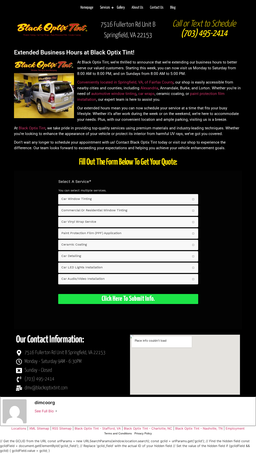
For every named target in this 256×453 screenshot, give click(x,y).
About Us (137, 7)
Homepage (86, 7)
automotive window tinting (113, 93)
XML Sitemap (39, 428)
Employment (235, 428)
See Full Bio (44, 411)
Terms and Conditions (118, 433)
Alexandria (149, 88)
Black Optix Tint (32, 128)
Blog (173, 7)
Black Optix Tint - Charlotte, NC (148, 428)
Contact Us (156, 7)
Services (105, 7)
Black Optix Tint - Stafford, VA (98, 428)
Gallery (121, 7)
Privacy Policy (143, 433)
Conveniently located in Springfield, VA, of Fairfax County (125, 82)
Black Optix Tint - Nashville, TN (199, 428)
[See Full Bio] (56, 411)
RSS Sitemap (62, 428)
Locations (18, 428)
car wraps (146, 93)
